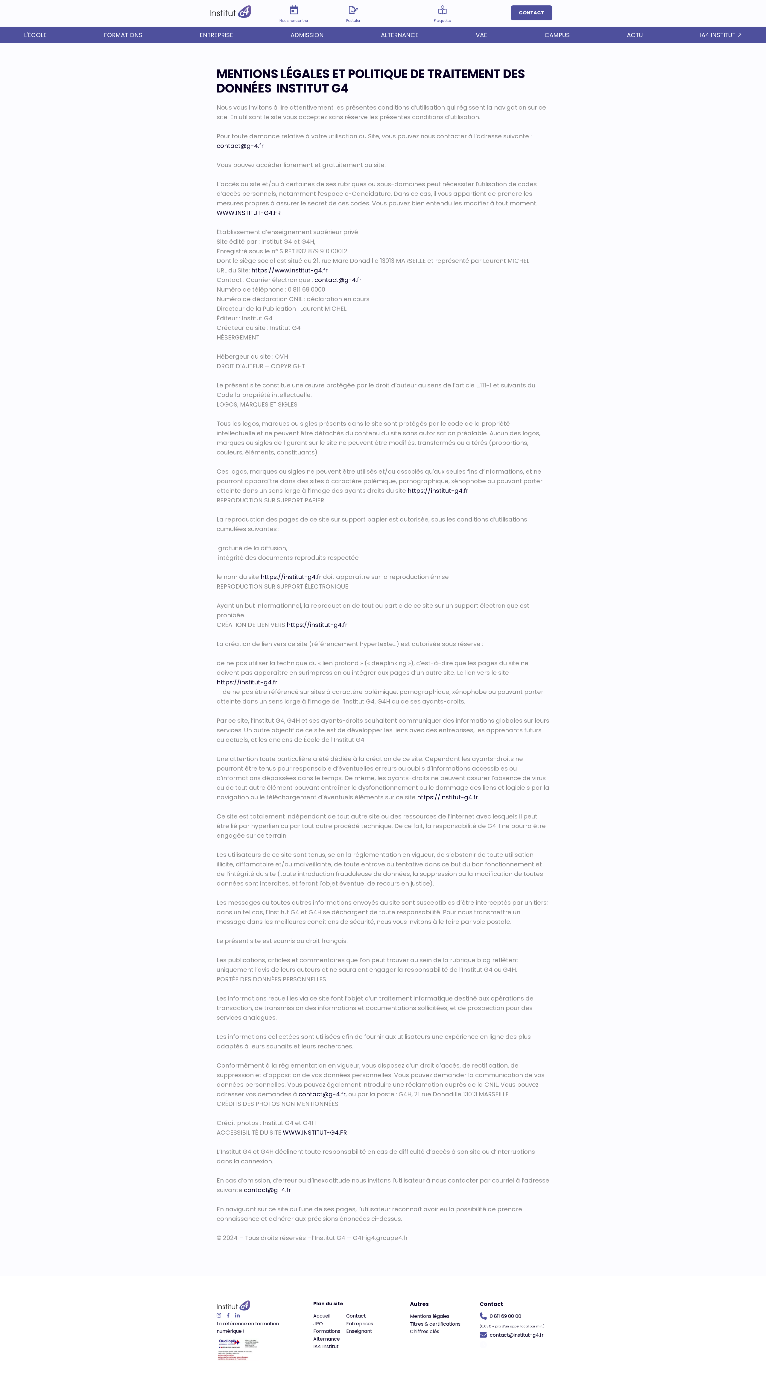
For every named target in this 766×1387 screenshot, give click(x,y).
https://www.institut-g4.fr (289, 270)
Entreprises (359, 1323)
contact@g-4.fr (240, 146)
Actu (635, 35)
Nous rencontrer (293, 20)
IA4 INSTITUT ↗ (721, 35)
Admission (307, 35)
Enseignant (359, 1331)
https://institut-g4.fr (438, 490)
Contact (531, 12)
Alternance (400, 35)
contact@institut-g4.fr (517, 1335)
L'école (35, 35)
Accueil (321, 1315)
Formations (123, 35)
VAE (481, 35)
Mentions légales (429, 1316)
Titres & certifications (435, 1324)
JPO (318, 1323)
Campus (557, 35)
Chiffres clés (424, 1331)
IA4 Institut (326, 1346)
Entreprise (216, 35)
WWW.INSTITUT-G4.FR (249, 213)
